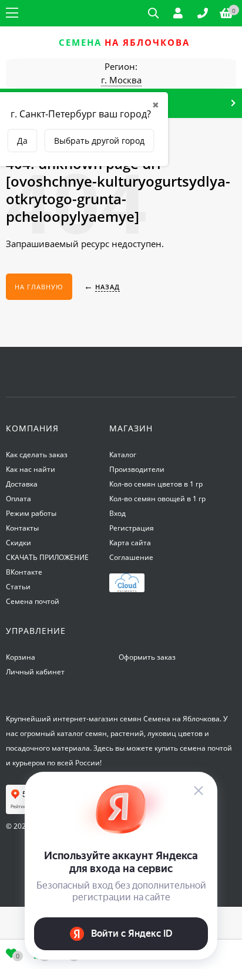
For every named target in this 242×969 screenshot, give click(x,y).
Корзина (20, 657)
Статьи (18, 587)
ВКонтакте (24, 572)
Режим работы (31, 513)
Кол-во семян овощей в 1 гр (157, 499)
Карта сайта (130, 543)
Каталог (122, 455)
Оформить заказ (147, 657)
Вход (117, 513)
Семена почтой (32, 601)
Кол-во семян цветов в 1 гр (156, 484)
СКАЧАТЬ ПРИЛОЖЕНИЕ (47, 557)
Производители (136, 469)
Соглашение (131, 557)
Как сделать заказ (37, 455)
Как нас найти (30, 469)
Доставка (22, 484)
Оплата (18, 499)
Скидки (18, 543)
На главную (39, 286)
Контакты (22, 528)
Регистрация (131, 528)
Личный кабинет (35, 672)
